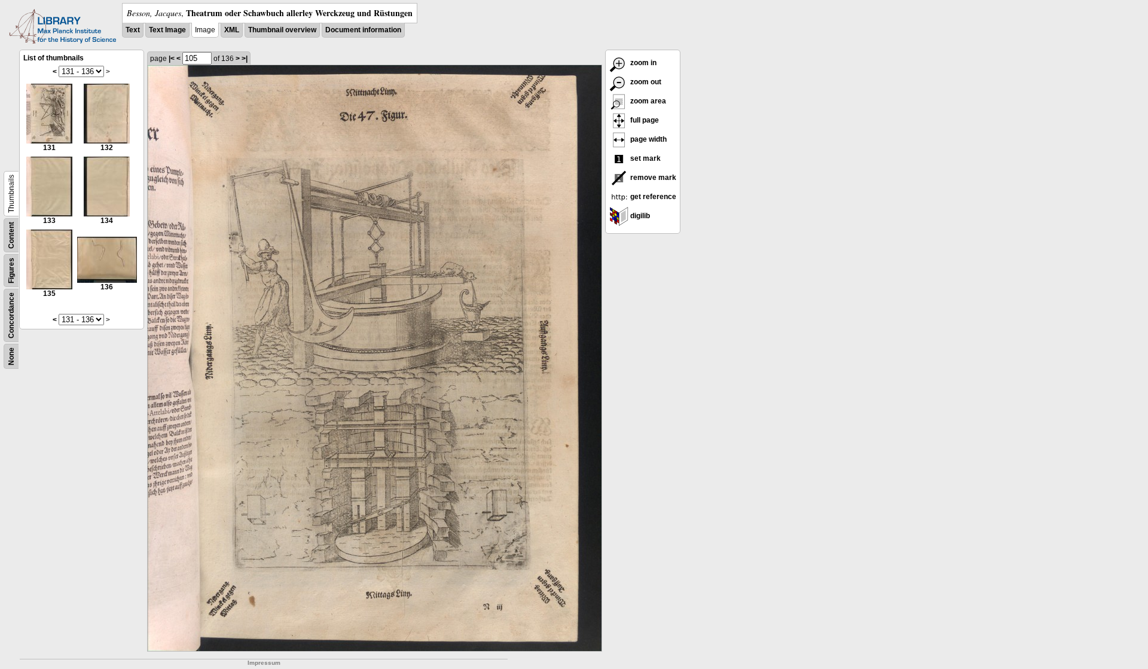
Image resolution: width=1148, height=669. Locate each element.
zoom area (647, 101)
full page (643, 120)
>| (245, 58)
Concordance (11, 315)
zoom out (644, 82)
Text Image (167, 30)
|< (172, 58)
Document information (363, 30)
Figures (11, 270)
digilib (639, 216)
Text (133, 30)
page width (647, 139)
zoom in (642, 63)
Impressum (264, 662)
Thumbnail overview (282, 30)
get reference (652, 197)
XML (231, 30)
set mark (644, 158)
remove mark (652, 177)
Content (11, 235)
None (11, 356)
